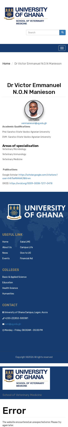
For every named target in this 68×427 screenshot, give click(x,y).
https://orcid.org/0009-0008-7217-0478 (30, 183)
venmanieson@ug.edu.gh (34, 123)
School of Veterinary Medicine (22, 395)
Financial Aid (26, 258)
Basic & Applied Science (14, 277)
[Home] (26, 379)
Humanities (8, 293)
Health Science (10, 288)
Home (6, 63)
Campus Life (26, 247)
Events (6, 258)
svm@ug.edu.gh (13, 324)
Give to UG (25, 253)
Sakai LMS (25, 241)
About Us (7, 247)
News (5, 253)
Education (7, 282)
